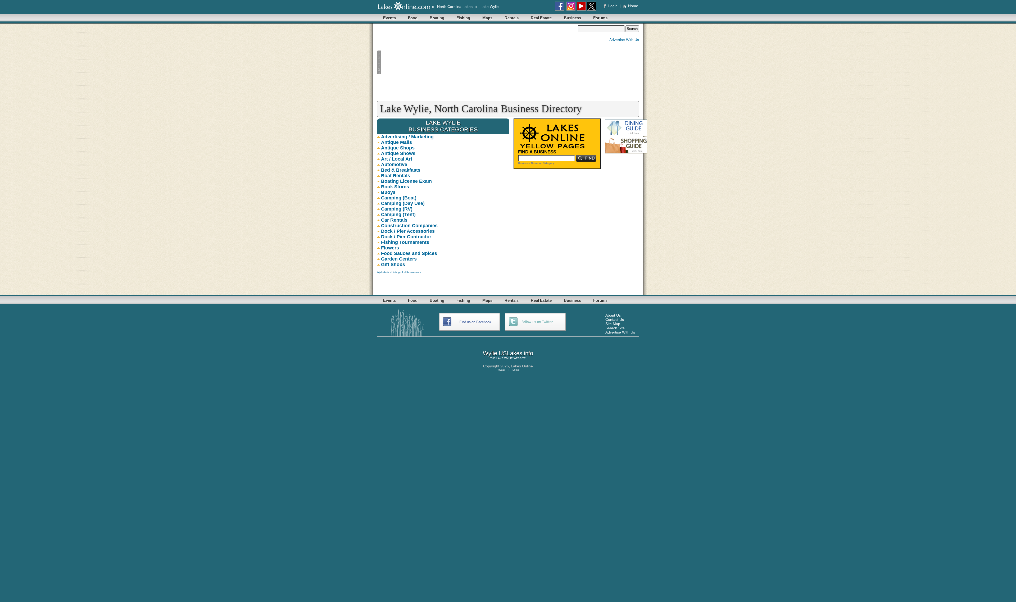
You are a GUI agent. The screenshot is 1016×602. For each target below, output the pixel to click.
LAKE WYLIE (504, 358)
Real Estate (541, 18)
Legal (515, 369)
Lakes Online (522, 366)
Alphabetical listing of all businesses (399, 272)
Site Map (612, 324)
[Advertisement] (477, 62)
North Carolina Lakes (455, 6)
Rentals (512, 18)
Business (572, 18)
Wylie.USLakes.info (508, 353)
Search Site (615, 328)
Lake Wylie (489, 6)
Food (413, 18)
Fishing (463, 18)
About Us (613, 315)
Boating (437, 18)
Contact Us (614, 319)
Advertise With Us (624, 40)
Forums (600, 18)
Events (389, 18)
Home (633, 6)
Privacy (501, 369)
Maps (487, 18)
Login (613, 6)
